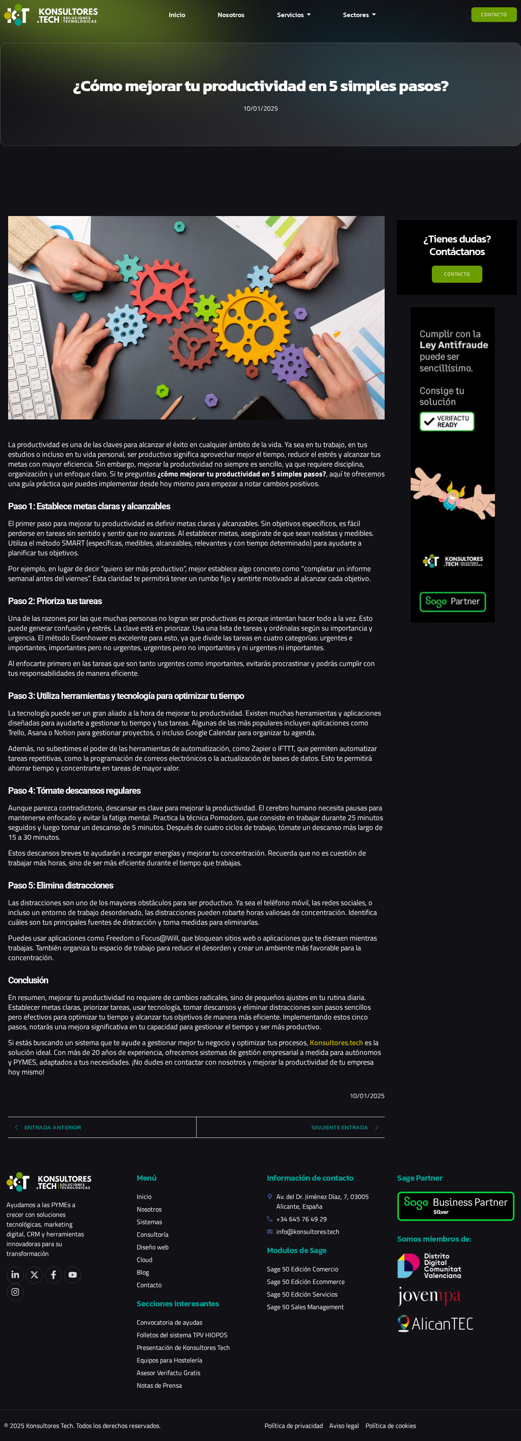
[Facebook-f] (53, 1275)
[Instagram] (15, 1292)
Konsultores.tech (336, 1042)
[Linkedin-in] (15, 1275)
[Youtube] (72, 1275)
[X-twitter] (34, 1275)
